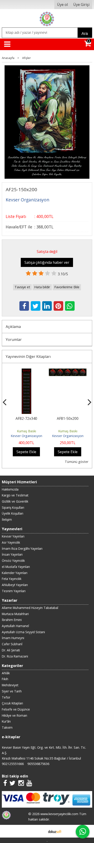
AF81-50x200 (67, 418)
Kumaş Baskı (26, 431)
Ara (84, 33)
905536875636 (38, 764)
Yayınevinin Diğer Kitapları (28, 356)
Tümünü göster (76, 461)
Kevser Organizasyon (26, 436)
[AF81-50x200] (67, 371)
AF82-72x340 (26, 418)
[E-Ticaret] (55, 831)
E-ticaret (40, 831)
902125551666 (13, 764)
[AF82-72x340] (26, 371)
